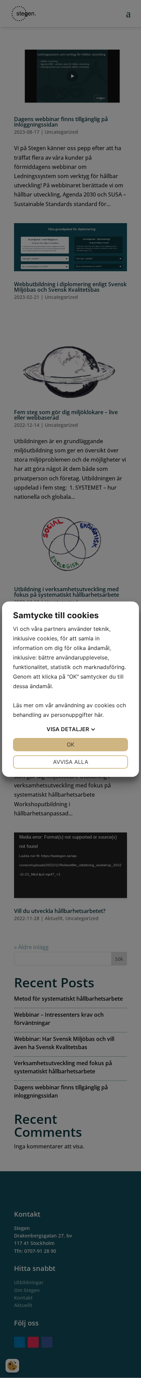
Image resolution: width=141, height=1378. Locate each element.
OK (70, 744)
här (98, 714)
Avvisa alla (70, 761)
